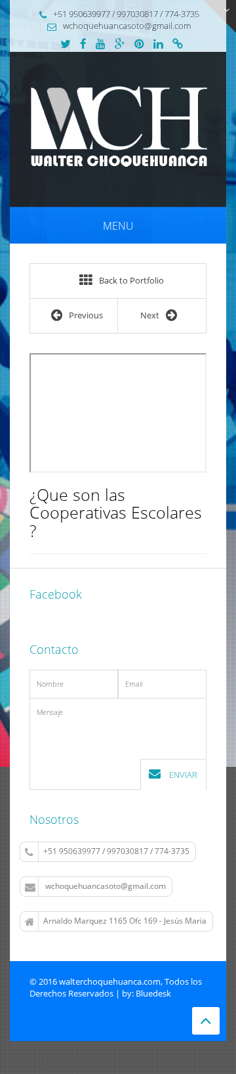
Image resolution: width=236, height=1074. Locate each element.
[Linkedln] (158, 44)
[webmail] (177, 44)
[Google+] (120, 44)
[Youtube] (101, 44)
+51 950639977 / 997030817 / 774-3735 (116, 851)
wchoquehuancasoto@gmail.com (105, 885)
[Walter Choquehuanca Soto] (118, 128)
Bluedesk (153, 993)
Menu (118, 226)
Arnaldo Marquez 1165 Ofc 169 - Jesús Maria (124, 920)
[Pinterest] (139, 44)
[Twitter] (65, 44)
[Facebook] (83, 44)
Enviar (182, 775)
